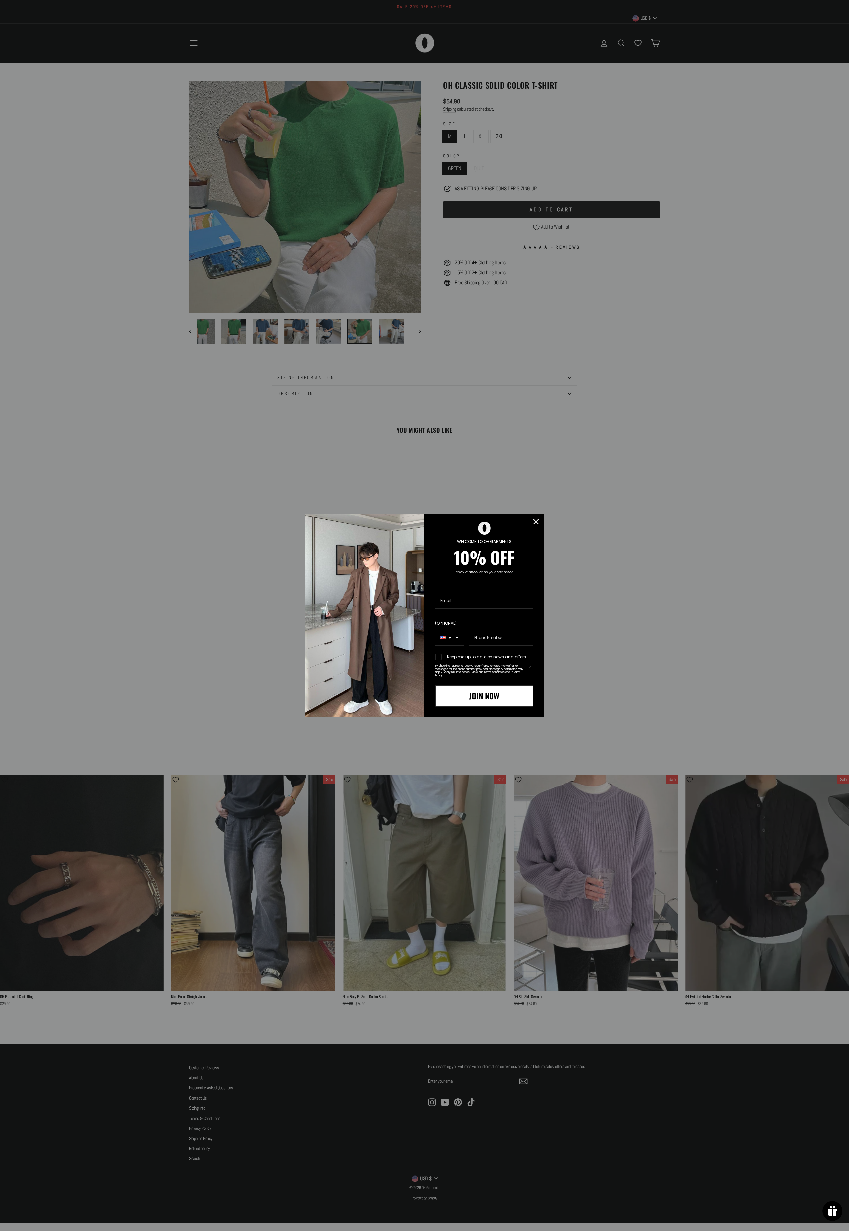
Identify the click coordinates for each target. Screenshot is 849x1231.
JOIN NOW (484, 696)
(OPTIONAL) (446, 623)
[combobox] (449, 638)
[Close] (536, 522)
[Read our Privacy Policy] (529, 667)
